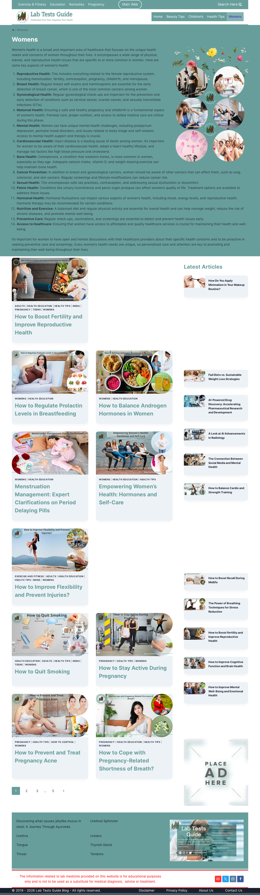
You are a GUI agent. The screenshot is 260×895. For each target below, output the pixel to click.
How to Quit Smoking (42, 671)
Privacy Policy (176, 890)
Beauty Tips (176, 16)
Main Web (130, 4)
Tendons (97, 854)
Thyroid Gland (101, 845)
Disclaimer (147, 890)
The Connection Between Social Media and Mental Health (225, 462)
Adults (20, 305)
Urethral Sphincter (104, 821)
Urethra (22, 836)
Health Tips (216, 16)
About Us (206, 890)
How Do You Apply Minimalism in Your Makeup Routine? (226, 284)
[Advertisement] (134, 300)
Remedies (76, 4)
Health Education (39, 305)
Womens (235, 16)
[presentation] (50, 279)
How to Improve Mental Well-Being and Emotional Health (225, 691)
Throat (21, 854)
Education (57, 4)
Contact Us (233, 890)
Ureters (96, 836)
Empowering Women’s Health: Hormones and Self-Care (128, 494)
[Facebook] (240, 879)
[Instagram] (233, 879)
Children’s (195, 16)
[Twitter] (225, 879)
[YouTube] (218, 879)
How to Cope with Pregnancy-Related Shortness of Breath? (126, 760)
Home (158, 16)
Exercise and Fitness (29, 576)
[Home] (13, 29)
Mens (76, 305)
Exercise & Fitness (32, 4)
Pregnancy (96, 4)
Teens (37, 309)
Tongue (22, 845)
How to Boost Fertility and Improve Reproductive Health (48, 324)
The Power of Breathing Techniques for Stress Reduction (224, 607)
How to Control (62, 742)
